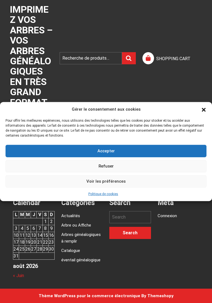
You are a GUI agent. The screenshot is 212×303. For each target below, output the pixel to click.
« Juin (18, 275)
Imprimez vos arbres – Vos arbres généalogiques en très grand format (31, 56)
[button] (203, 109)
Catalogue (70, 250)
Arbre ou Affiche (76, 225)
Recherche (129, 58)
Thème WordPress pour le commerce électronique (89, 295)
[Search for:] (130, 217)
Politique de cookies (103, 194)
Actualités (70, 215)
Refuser (106, 166)
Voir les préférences (106, 181)
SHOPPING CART (173, 58)
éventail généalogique (80, 259)
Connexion (167, 215)
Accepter (106, 150)
